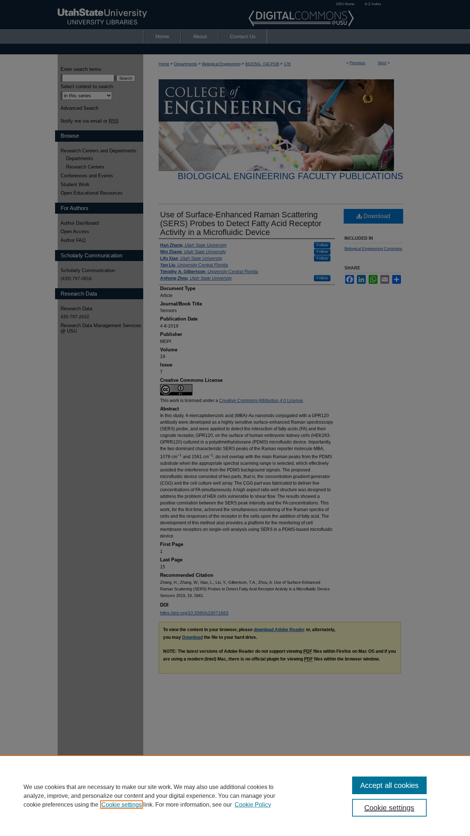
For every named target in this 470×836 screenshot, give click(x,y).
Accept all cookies (389, 785)
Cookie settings (121, 804)
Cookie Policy (253, 804)
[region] (235, 795)
